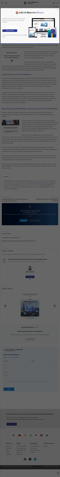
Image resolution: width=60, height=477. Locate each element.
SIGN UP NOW (10, 30)
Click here (13, 35)
